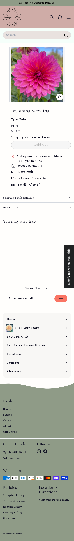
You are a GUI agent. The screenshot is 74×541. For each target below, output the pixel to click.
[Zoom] (59, 97)
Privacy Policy (12, 512)
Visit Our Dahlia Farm (54, 499)
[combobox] (37, 35)
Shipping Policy (13, 495)
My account (10, 518)
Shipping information (19, 198)
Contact (8, 420)
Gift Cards (10, 431)
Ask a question (14, 207)
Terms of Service (14, 501)
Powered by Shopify (12, 534)
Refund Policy (12, 506)
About (7, 426)
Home (7, 409)
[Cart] (60, 17)
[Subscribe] (60, 299)
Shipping (17, 137)
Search (7, 414)
